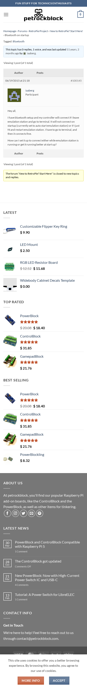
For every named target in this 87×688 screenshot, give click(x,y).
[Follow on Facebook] (7, 513)
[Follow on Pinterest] (39, 513)
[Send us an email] (31, 513)
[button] (6, 14)
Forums (22, 31)
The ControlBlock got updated (38, 561)
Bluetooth (19, 41)
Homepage (9, 31)
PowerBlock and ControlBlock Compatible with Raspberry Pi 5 (47, 544)
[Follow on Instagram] (15, 513)
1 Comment (28, 551)
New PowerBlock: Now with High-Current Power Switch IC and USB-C (47, 577)
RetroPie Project (38, 31)
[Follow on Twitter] (23, 513)
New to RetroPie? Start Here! (66, 31)
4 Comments (28, 584)
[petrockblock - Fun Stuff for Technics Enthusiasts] (43, 14)
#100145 (76, 80)
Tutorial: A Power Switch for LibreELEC (45, 594)
